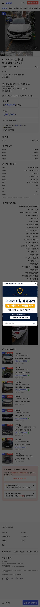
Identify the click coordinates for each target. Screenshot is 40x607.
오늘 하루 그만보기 (10, 323)
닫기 (34, 323)
